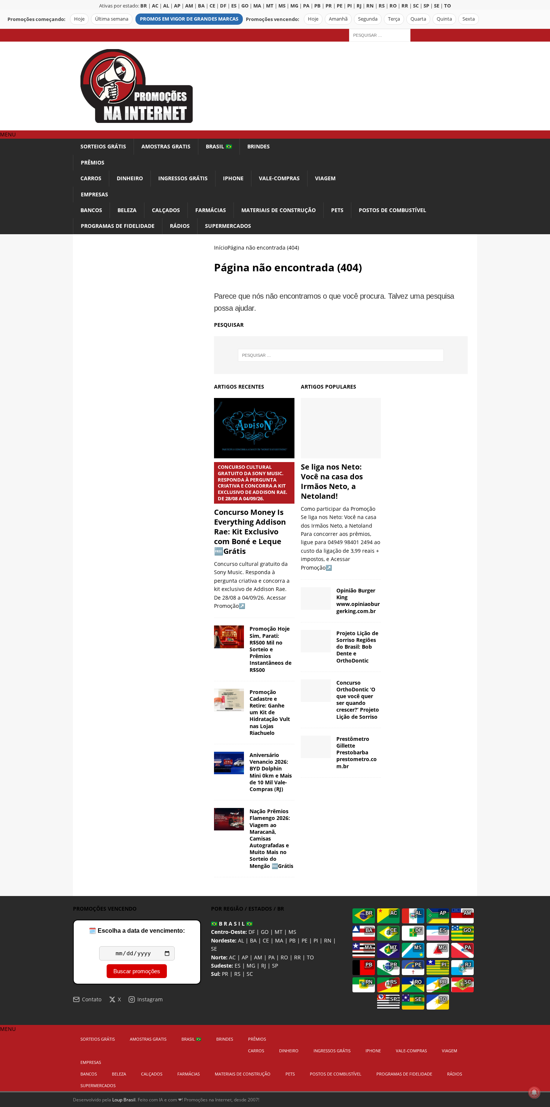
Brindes (258, 146)
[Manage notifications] (534, 1092)
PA (271, 957)
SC (250, 973)
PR (225, 973)
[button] (8, 134)
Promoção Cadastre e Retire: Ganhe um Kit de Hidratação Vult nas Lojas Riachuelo (270, 712)
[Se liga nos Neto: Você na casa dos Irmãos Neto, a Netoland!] (341, 428)
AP (245, 957)
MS (292, 931)
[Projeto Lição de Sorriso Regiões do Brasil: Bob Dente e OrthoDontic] (316, 641)
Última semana (111, 19)
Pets (337, 210)
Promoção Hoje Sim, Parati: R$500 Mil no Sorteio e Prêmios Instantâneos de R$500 (270, 649)
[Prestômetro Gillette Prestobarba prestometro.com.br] (316, 747)
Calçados (166, 210)
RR (297, 957)
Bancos (91, 210)
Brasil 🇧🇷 (219, 146)
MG (251, 965)
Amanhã (338, 19)
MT (278, 931)
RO (284, 957)
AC (232, 957)
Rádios (180, 225)
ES (238, 965)
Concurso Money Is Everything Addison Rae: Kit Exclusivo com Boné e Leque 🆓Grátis (250, 510)
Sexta (468, 19)
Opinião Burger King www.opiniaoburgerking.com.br (358, 601)
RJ (263, 965)
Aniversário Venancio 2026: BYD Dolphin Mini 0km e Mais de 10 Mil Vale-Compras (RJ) (271, 772)
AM (258, 957)
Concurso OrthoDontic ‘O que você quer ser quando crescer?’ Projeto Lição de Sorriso (357, 699)
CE (266, 940)
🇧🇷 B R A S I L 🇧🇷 (232, 923)
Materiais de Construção (278, 210)
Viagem (325, 178)
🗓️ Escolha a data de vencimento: (137, 930)
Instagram (150, 999)
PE (305, 940)
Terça (394, 19)
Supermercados (228, 225)
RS (237, 973)
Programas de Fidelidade (118, 225)
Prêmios (92, 162)
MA (279, 940)
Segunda (368, 19)
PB (292, 940)
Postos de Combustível (392, 210)
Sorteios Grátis (103, 146)
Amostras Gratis (165, 146)
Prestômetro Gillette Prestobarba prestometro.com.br (356, 752)
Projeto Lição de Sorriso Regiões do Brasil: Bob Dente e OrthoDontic (357, 647)
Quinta (444, 19)
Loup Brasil (123, 1100)
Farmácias (210, 210)
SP (275, 965)
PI (316, 940)
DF (251, 931)
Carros (90, 178)
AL (241, 940)
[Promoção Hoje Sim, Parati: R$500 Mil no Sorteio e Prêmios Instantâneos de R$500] (229, 636)
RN (327, 940)
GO (265, 931)
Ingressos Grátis (183, 178)
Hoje (79, 19)
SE (214, 948)
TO (310, 957)
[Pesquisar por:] (379, 34)
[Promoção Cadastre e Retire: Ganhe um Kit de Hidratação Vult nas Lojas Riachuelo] (229, 700)
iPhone (233, 178)
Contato (91, 999)
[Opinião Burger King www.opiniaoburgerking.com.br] (316, 598)
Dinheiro (130, 178)
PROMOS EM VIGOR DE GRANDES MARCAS (189, 19)
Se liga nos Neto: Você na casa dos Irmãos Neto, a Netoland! (332, 481)
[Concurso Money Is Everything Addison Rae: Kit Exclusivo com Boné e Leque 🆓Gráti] (254, 428)
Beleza (127, 210)
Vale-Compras (279, 178)
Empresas (94, 194)
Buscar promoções (136, 971)
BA (253, 940)
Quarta (418, 19)
